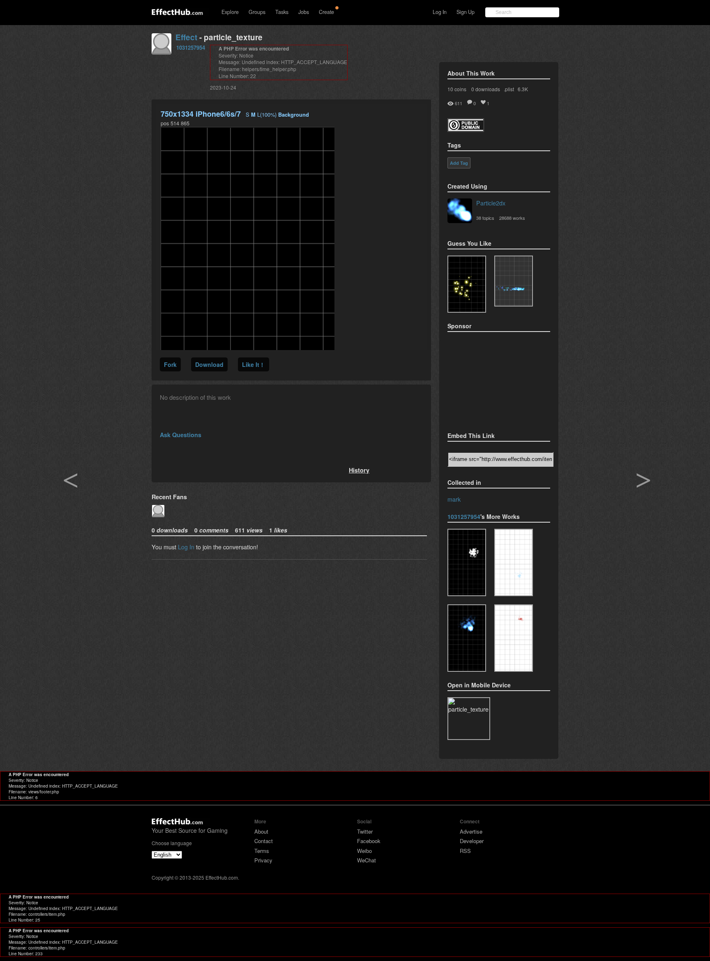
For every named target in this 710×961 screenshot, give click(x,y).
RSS (465, 851)
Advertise (471, 831)
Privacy (263, 860)
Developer (472, 841)
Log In (440, 12)
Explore (230, 12)
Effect (186, 37)
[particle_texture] (513, 281)
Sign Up (465, 12)
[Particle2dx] (459, 211)
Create (326, 12)
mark (454, 499)
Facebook (368, 841)
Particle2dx (490, 202)
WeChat (366, 860)
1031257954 (190, 47)
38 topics (485, 217)
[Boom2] (466, 284)
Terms (261, 851)
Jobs (303, 12)
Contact (263, 841)
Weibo (364, 851)
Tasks (281, 12)
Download (209, 364)
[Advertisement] (488, 379)
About (261, 831)
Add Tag (459, 163)
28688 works (512, 217)
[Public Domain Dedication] (465, 129)
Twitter (365, 831)
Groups (257, 12)
